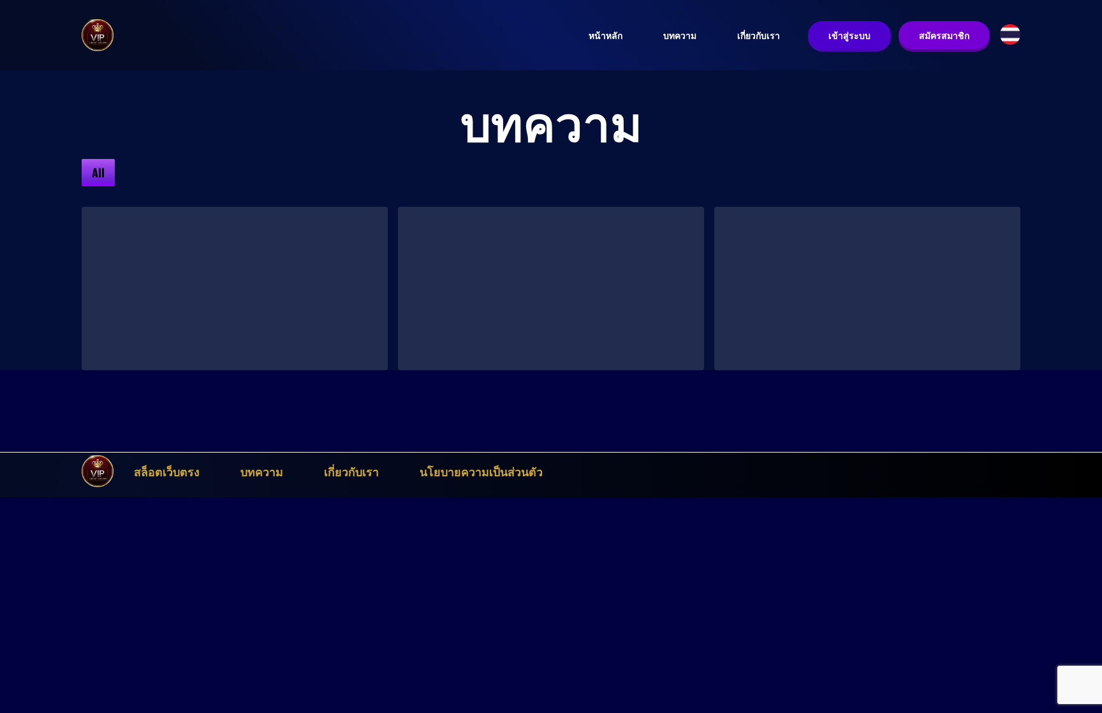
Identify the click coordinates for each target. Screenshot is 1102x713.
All (98, 172)
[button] (1010, 34)
